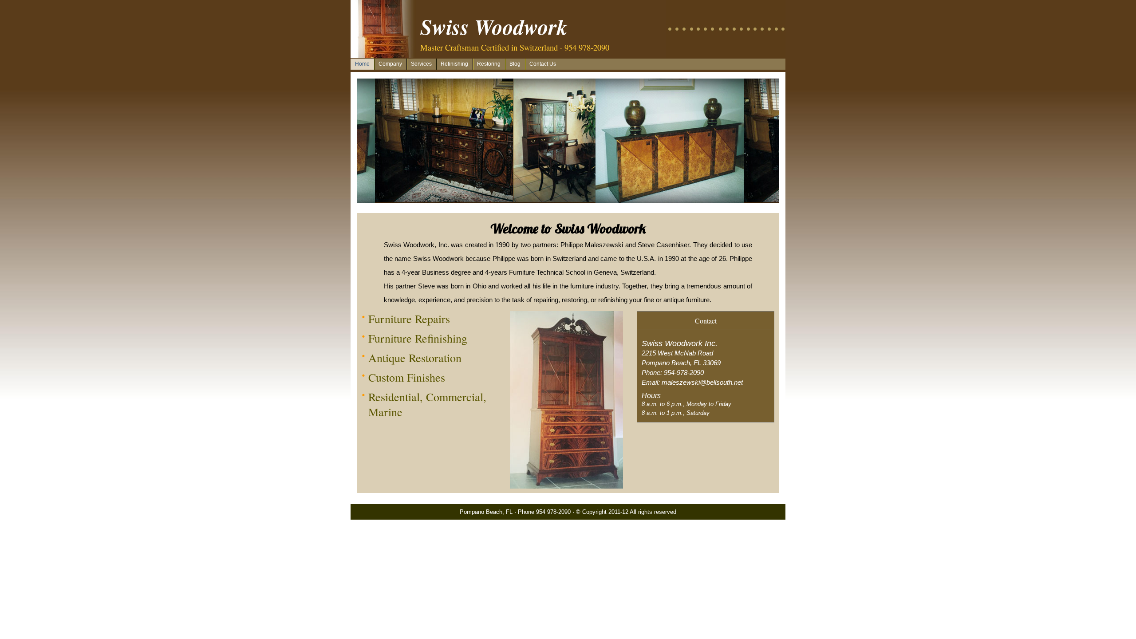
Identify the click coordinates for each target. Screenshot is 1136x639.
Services (421, 64)
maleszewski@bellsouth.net (702, 382)
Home (362, 64)
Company (390, 64)
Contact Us (542, 64)
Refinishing (454, 64)
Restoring (489, 64)
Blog (515, 64)
